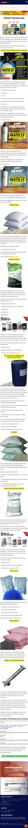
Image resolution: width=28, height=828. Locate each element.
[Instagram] (22, 826)
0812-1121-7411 (5, 801)
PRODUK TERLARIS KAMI (14, 18)
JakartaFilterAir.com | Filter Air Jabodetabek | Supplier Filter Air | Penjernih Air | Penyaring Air (13, 824)
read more (8, 773)
